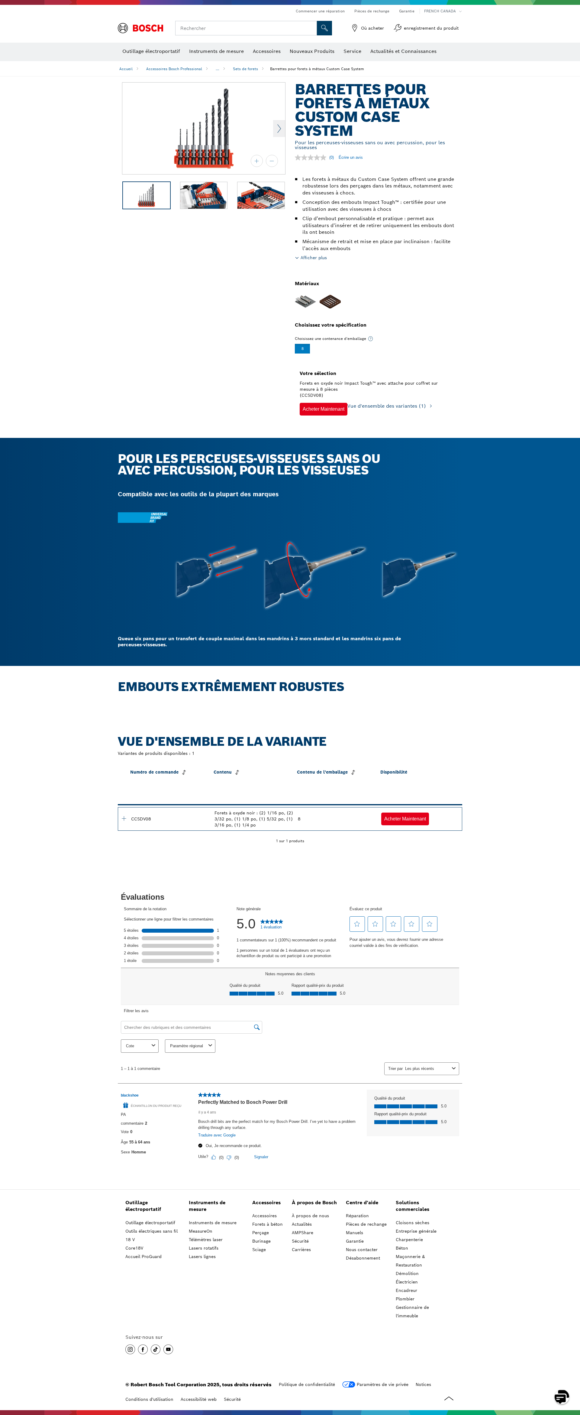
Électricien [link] (407, 1282)
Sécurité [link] (300, 1241)
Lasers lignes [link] (202, 1256)
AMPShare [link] (302, 1232)
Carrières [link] (301, 1249)
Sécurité (232, 1399)
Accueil (126, 69)
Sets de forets (245, 69)
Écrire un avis (351, 157)
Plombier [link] (405, 1299)
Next (279, 128)
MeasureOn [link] (200, 1231)
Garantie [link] (355, 1241)
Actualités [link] (302, 1224)
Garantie (406, 11)
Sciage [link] (259, 1249)
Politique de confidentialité (307, 1384)
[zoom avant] (257, 161)
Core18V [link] (134, 1248)
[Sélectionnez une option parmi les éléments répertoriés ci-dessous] (370, 338)
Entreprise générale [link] (416, 1231)
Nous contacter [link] (362, 1249)
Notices (423, 1384)
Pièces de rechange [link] (366, 1224)
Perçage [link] (260, 1232)
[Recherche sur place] (324, 28)
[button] (323, 409)
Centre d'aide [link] (362, 1202)
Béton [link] (402, 1248)
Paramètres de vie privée (382, 1384)
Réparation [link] (357, 1215)
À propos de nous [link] (310, 1215)
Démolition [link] (407, 1273)
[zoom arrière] (272, 161)
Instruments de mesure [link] (207, 1206)
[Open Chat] (562, 1397)
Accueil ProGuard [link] (143, 1256)
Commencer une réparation (320, 11)
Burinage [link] (261, 1241)
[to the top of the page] (571, 1379)
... (217, 69)
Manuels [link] (354, 1232)
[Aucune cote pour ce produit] (312, 157)
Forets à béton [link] (267, 1224)
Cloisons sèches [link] (412, 1222)
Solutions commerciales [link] (412, 1206)
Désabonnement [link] (363, 1258)
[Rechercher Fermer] (311, 28)
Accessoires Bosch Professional (174, 69)
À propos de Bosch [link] (314, 1202)
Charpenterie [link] (409, 1239)
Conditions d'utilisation (149, 1399)
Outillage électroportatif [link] (143, 1206)
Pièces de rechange (371, 11)
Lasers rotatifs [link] (203, 1248)
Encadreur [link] (406, 1290)
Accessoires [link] (266, 1202)
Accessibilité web (199, 1399)
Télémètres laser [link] (206, 1239)
